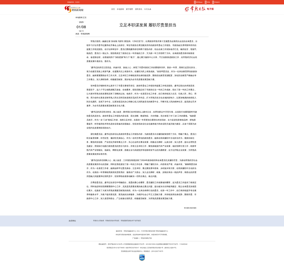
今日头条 (147, 9)
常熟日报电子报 (146, 238)
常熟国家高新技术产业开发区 (131, 220)
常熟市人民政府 (98, 220)
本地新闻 (120, 9)
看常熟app (199, 2)
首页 (113, 9)
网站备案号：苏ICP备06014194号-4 (111, 244)
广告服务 (135, 238)
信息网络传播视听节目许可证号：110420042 (171, 244)
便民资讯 (138, 9)
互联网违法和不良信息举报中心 (132, 251)
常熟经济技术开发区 (112, 220)
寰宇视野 (129, 9)
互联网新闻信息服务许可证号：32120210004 (140, 244)
